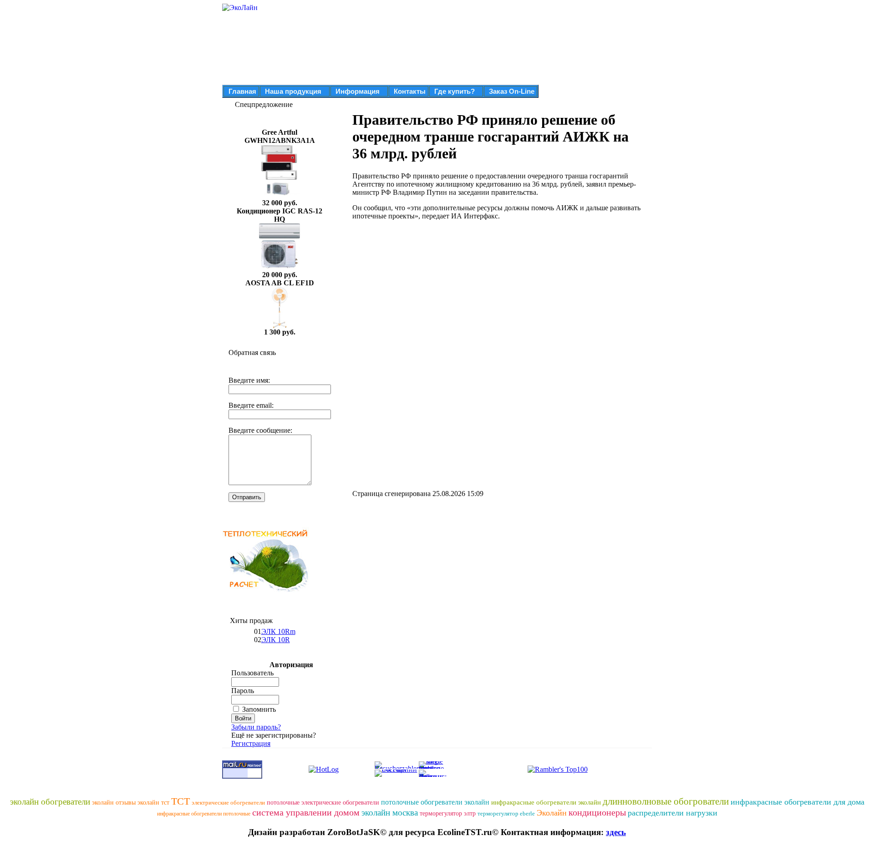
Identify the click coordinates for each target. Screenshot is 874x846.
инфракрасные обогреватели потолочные (203, 814)
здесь (616, 832)
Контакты (410, 91)
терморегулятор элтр (448, 813)
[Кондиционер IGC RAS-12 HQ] (279, 268)
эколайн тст (153, 802)
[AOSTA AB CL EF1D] (279, 325)
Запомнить (259, 709)
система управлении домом (306, 812)
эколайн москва (389, 812)
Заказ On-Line (511, 91)
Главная (242, 91)
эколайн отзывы (114, 802)
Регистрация (250, 743)
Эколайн (552, 812)
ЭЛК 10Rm (278, 631)
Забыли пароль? (256, 727)
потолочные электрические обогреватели (323, 802)
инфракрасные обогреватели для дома (797, 801)
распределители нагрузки (672, 812)
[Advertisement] (428, 291)
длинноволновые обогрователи (666, 801)
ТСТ (180, 801)
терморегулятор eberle (506, 813)
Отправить (246, 497)
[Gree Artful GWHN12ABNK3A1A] (279, 196)
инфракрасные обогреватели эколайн (546, 802)
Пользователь (252, 673)
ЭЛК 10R (275, 639)
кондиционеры (597, 812)
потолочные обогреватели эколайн (435, 802)
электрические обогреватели (228, 802)
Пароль (242, 690)
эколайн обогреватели (50, 801)
